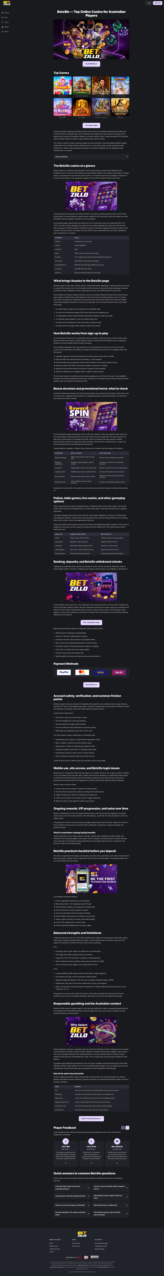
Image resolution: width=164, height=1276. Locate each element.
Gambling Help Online (115, 1063)
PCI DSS (58, 721)
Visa (79, 605)
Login (149, 3)
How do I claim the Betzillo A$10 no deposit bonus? (109, 1187)
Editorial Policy (113, 996)
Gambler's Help (59, 843)
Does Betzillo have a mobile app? (105, 1205)
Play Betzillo (91, 685)
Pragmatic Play (92, 518)
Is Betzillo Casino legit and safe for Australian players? (67, 1187)
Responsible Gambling (104, 1068)
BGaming (114, 518)
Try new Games (91, 125)
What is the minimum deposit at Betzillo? (70, 1205)
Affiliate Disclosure (67, 861)
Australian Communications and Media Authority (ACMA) (73, 230)
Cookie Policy (76, 1246)
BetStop (80, 1057)
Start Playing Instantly (91, 1119)
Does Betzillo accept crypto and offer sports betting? (107, 1213)
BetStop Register (99, 1249)
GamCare (101, 488)
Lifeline (58, 989)
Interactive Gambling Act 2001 (76, 381)
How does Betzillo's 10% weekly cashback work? (70, 1213)
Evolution (65, 520)
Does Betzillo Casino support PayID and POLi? (108, 1197)
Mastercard (85, 605)
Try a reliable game (91, 622)
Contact (98, 760)
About (99, 145)
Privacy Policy (86, 302)
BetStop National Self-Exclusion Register (112, 300)
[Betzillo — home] (7, 3)
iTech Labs (88, 731)
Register (158, 3)
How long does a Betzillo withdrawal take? (70, 1196)
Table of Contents (61, 157)
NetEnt (71, 520)
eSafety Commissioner (97, 780)
